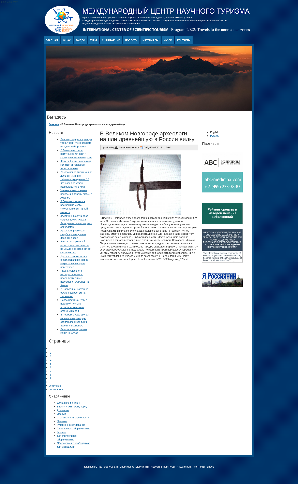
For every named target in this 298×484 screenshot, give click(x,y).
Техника (61, 432)
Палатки (62, 421)
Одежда (61, 413)
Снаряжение (111, 40)
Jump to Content (9, 1)
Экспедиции (111, 466)
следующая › (56, 385)
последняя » (56, 389)
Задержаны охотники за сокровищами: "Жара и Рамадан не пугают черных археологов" (76, 221)
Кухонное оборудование (71, 424)
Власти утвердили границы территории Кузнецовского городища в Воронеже (76, 142)
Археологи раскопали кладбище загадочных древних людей (73, 234)
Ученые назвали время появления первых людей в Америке (76, 193)
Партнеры (169, 466)
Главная (52, 40)
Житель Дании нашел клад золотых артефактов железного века (75, 164)
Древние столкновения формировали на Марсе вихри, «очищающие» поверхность (74, 261)
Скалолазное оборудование (73, 428)
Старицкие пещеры (68, 402)
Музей (168, 40)
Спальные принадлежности (73, 417)
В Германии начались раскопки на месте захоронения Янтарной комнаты (74, 206)
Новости (131, 40)
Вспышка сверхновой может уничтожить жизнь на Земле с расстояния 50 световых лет (75, 247)
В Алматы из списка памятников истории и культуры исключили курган (76, 153)
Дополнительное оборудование (67, 437)
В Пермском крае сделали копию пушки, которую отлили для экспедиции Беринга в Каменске (75, 320)
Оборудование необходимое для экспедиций (73, 444)
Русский (214, 135)
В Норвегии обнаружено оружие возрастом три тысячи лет (74, 292)
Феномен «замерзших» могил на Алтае (73, 330)
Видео (80, 40)
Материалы (151, 40)
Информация (184, 466)
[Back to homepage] (147, 33)
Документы (142, 466)
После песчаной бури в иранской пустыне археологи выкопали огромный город (73, 305)
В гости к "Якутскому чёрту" (72, 406)
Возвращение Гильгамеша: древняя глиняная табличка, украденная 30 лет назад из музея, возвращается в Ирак (76, 179)
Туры (93, 40)
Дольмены (63, 410)
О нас (67, 40)
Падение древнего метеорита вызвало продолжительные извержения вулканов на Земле (74, 278)
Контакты (184, 40)
